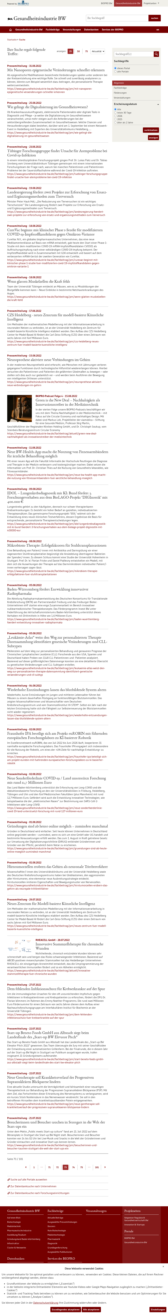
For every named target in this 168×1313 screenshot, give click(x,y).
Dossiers (51, 1226)
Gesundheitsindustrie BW (128, 3)
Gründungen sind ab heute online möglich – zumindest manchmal (57, 827)
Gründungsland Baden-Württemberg (23, 1239)
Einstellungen (158, 1309)
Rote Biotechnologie (57, 1230)
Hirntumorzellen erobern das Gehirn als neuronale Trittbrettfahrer (57, 867)
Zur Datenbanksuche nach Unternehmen (33, 1186)
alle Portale (123, 71)
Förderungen (120, 92)
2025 (119, 119)
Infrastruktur (13, 1243)
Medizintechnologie (56, 1234)
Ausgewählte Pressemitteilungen (62, 1222)
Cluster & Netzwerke (16, 1247)
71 (49, 1167)
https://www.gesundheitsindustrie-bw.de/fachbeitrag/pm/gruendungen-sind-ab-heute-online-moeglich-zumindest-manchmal (57, 850)
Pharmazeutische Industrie (19, 1230)
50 (79, 52)
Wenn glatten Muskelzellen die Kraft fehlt (38, 282)
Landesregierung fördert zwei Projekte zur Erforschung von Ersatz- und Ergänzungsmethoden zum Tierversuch (57, 195)
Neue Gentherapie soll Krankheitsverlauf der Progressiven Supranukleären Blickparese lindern (50, 1080)
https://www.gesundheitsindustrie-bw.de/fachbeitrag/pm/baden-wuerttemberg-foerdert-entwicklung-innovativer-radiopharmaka (53, 620)
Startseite (12, 39)
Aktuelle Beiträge (55, 1217)
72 (57, 1167)
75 (87, 52)
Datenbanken (91, 29)
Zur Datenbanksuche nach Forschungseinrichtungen (39, 1193)
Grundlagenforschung (57, 1247)
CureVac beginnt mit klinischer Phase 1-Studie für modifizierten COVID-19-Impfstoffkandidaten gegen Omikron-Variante (55, 232)
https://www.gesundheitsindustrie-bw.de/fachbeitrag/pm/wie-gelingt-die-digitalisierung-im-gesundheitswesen (49, 134)
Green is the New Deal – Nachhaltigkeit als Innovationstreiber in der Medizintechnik (68, 403)
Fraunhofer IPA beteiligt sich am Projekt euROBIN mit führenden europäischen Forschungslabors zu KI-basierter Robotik (57, 736)
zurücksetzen (151, 130)
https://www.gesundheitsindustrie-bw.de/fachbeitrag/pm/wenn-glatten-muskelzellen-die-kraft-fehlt (56, 298)
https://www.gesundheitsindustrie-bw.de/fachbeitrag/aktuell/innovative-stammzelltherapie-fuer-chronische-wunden (49, 972)
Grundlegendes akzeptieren (66, 1309)
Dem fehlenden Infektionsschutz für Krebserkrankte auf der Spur (56, 989)
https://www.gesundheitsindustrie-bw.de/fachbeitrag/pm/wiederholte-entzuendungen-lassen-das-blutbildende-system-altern (57, 716)
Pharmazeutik (54, 1239)
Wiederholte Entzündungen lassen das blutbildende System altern (56, 690)
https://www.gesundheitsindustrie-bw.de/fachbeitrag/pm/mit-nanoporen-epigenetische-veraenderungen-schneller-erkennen (49, 90)
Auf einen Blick (14, 1217)
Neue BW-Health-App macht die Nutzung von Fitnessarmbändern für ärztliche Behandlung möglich (57, 454)
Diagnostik (52, 1243)
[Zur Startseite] (37, 18)
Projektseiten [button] (150, 3)
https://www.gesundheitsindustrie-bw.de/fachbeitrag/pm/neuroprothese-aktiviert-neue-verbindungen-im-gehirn (54, 383)
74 (73, 1167)
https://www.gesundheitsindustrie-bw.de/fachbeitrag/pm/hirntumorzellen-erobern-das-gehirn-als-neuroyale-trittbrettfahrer (57, 887)
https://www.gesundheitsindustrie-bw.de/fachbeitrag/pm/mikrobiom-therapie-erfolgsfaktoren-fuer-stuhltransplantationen (52, 572)
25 (71, 52)
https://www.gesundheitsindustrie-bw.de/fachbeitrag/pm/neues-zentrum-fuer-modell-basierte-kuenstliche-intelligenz (56, 927)
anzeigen (153, 137)
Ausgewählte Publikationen (60, 1252)
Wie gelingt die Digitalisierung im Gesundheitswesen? (47, 107)
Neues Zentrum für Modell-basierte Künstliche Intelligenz (51, 904)
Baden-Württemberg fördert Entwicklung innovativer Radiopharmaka (47, 592)
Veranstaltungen (72, 29)
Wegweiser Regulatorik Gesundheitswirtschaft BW (136, 1219)
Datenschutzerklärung (45, 1302)
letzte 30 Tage (124, 112)
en (158, 29)
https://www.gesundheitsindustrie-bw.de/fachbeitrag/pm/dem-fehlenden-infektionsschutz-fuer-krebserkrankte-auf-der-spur (50, 1016)
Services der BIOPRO (112, 29)
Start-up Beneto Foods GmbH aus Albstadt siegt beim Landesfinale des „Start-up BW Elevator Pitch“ (48, 1035)
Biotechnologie (14, 1222)
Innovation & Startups (134, 1224)
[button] (157, 104)
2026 (119, 115)
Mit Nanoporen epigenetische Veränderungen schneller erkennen (56, 70)
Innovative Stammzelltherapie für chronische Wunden (69, 947)
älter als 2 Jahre (125, 122)
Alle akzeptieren (91, 1309)
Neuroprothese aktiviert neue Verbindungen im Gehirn (48, 360)
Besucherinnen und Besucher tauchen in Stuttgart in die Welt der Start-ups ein (56, 1125)
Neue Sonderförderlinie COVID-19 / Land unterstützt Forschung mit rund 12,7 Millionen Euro (56, 781)
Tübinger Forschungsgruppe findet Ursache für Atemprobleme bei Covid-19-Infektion (57, 153)
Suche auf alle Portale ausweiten (28, 1179)
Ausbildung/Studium (16, 1234)
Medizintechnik (14, 1226)
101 (97, 1167)
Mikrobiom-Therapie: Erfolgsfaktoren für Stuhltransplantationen (56, 546)
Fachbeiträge (53, 29)
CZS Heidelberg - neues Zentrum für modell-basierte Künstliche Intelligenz (55, 317)
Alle (119, 109)
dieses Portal (123, 68)
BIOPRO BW (106, 3)
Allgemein (119, 82)
